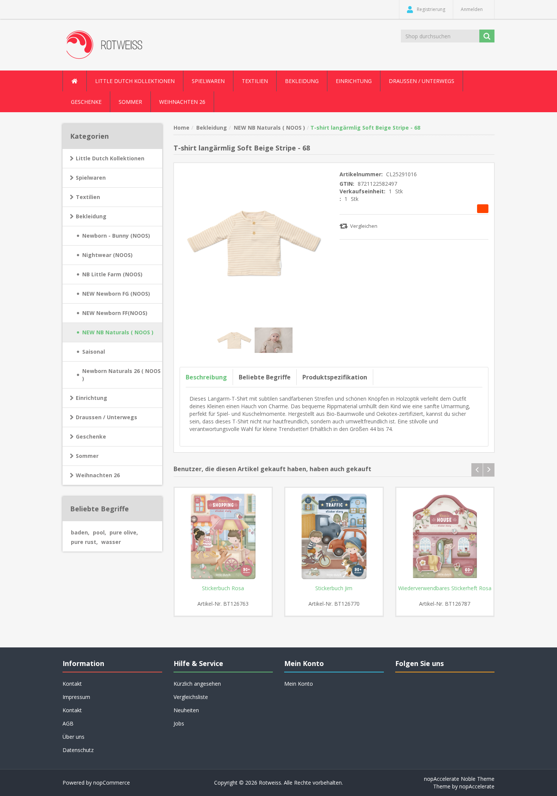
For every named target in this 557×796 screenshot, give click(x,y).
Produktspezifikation (334, 377)
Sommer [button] (130, 101)
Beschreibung (206, 377)
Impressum (76, 696)
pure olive (124, 532)
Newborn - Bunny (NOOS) (116, 235)
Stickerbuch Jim (333, 588)
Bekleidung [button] (302, 81)
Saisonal (93, 351)
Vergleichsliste (191, 696)
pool (99, 532)
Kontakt (72, 710)
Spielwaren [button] (208, 81)
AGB (68, 723)
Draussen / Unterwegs (106, 417)
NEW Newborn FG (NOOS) (116, 293)
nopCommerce (111, 782)
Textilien (88, 197)
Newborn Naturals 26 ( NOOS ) (121, 374)
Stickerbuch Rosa (223, 588)
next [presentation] (488, 469)
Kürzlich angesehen (197, 683)
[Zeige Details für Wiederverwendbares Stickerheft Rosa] (445, 536)
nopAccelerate (476, 786)
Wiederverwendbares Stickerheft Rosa (444, 588)
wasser (111, 541)
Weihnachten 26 (182, 101)
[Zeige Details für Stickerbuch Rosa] (223, 536)
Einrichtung (91, 397)
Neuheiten (186, 710)
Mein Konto (298, 683)
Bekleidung (91, 216)
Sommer (87, 455)
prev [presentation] (477, 469)
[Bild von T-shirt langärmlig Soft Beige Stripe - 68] (235, 339)
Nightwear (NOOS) (107, 255)
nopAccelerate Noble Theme (459, 778)
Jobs (179, 723)
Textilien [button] (255, 81)
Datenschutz (78, 750)
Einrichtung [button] (354, 81)
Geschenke (86, 101)
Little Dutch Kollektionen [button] (135, 81)
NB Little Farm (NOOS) (112, 274)
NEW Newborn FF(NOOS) (114, 313)
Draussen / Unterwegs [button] (421, 81)
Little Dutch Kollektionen (110, 158)
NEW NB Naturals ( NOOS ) (117, 332)
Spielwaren (91, 177)
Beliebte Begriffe (265, 377)
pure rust (84, 541)
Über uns (73, 736)
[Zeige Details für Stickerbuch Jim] (334, 536)
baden (80, 532)
